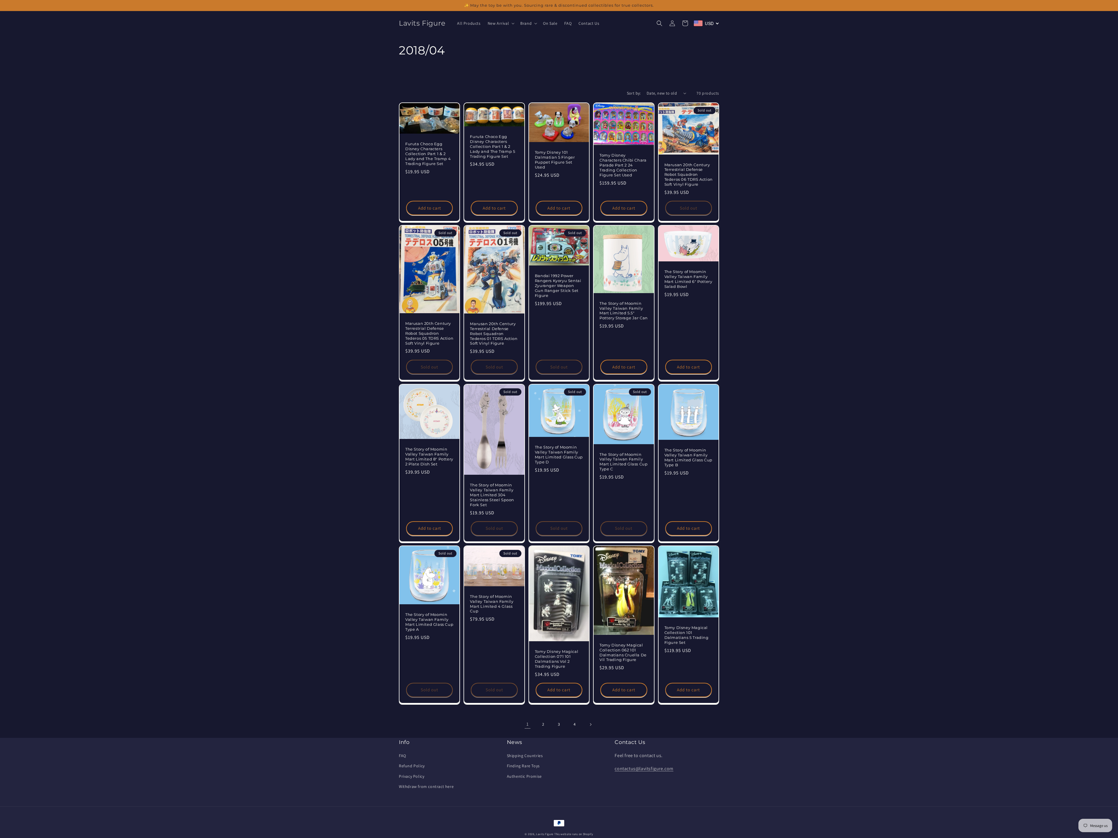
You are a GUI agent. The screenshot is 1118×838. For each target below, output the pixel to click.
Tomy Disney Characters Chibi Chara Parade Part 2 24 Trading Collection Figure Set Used (622, 165)
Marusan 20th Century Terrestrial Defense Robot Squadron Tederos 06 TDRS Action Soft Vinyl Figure (688, 174)
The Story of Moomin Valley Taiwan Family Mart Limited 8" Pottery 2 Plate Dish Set (429, 456)
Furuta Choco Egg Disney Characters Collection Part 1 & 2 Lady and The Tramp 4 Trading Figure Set (428, 153)
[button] (500, 23)
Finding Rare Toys (523, 765)
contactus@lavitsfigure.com (644, 769)
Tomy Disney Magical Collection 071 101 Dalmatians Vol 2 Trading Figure (556, 659)
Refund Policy (412, 765)
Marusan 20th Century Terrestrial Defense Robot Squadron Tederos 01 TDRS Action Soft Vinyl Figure (493, 333)
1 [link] (527, 724)
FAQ (402, 755)
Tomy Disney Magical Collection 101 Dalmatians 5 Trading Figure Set (686, 635)
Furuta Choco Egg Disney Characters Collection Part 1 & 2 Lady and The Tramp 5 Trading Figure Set (492, 146)
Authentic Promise (524, 776)
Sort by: (634, 93)
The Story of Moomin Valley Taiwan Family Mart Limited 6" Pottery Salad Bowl (688, 279)
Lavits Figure (544, 834)
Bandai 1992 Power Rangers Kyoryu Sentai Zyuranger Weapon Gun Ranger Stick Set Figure (558, 285)
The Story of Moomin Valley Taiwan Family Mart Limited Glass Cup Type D (559, 454)
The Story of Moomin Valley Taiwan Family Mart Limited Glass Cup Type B (688, 457)
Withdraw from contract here (426, 786)
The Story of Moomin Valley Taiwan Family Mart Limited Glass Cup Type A (429, 622)
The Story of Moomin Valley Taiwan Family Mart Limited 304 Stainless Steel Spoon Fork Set (492, 495)
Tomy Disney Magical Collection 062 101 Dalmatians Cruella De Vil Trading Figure (623, 652)
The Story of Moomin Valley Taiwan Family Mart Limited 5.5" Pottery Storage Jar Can (623, 310)
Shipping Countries (525, 755)
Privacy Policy (411, 776)
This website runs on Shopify (573, 834)
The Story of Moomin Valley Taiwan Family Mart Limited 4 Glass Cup (491, 604)
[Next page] (590, 724)
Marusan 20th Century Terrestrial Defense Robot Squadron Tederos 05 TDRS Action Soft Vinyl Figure (429, 333)
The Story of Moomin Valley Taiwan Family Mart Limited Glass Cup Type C (623, 462)
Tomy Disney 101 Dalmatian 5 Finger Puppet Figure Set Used (555, 159)
